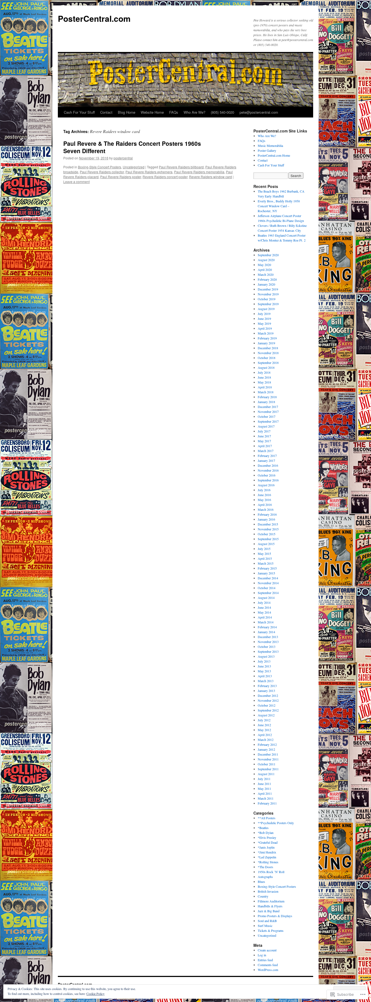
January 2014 (266, 632)
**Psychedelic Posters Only (276, 823)
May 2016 (264, 499)
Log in (262, 955)
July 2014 (264, 602)
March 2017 (265, 451)
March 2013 (265, 681)
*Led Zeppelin (267, 857)
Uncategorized (133, 167)
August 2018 (266, 367)
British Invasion (268, 891)
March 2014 (265, 622)
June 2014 (264, 607)
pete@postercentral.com (259, 112)
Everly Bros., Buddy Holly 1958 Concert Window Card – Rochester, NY (279, 206)
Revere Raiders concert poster (165, 176)
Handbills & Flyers (270, 906)
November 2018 (268, 353)
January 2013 (266, 690)
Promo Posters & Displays (275, 916)
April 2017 (265, 446)
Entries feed (265, 960)
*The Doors (265, 867)
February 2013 (267, 686)
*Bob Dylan (265, 832)
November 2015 (268, 529)
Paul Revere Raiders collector (102, 171)
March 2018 (265, 392)
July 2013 (264, 661)
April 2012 (265, 734)
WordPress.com (268, 969)
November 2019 (268, 294)
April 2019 (265, 328)
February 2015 (267, 568)
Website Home (152, 112)
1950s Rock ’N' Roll (271, 872)
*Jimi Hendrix (267, 852)
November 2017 (268, 411)
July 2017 (264, 431)
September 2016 (268, 480)
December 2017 (268, 406)
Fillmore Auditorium (271, 901)
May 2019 (264, 323)
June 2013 (264, 666)
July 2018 (264, 372)
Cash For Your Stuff (79, 112)
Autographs (265, 876)
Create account (267, 950)
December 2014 (268, 578)
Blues (261, 881)
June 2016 (264, 495)
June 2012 (264, 725)
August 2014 (266, 597)
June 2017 (264, 436)
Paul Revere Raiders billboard (181, 167)
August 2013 (266, 656)
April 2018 (265, 387)
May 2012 (264, 730)
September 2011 (268, 769)
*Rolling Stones (268, 862)
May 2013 (264, 671)
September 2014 (268, 592)
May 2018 (264, 382)
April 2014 (265, 617)
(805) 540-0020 (222, 112)
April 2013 (265, 676)
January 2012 (266, 749)
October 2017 (266, 416)
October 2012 (266, 705)
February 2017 (267, 455)
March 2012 (265, 739)
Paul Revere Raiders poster (120, 176)
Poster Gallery (267, 150)
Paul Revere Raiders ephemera (148, 171)
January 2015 (266, 573)
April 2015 (265, 558)
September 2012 (268, 710)
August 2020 (266, 260)
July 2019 (264, 313)
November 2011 (268, 759)
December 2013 (268, 637)
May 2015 (264, 553)
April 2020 (265, 269)
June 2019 (264, 318)
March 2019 (265, 333)
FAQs (173, 112)
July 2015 (264, 548)
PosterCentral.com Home (274, 155)
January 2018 (266, 402)
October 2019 (266, 299)
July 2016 (264, 490)
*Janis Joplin (266, 847)
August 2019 (266, 309)
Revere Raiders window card (210, 176)
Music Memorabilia (270, 145)
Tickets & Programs (271, 930)
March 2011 (265, 798)
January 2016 (266, 519)
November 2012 (268, 700)
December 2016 (268, 465)
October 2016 (266, 475)
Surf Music (265, 925)
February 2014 (267, 627)
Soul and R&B (267, 920)
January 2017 (266, 460)
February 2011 (267, 803)
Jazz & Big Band (268, 911)
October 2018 (266, 357)
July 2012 (264, 720)
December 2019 (268, 289)
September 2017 (268, 421)
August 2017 (266, 426)
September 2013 (268, 651)
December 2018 (268, 348)
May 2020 (264, 264)
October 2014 (266, 588)
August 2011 (266, 774)
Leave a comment (76, 181)
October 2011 (266, 764)
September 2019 (268, 304)
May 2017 (264, 441)
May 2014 (264, 612)
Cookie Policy (95, 993)
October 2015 (266, 534)
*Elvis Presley (267, 837)
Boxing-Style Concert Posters (99, 167)
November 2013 (268, 641)
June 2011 (264, 783)
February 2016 (267, 514)
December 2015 (268, 524)
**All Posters (266, 818)
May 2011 (264, 788)
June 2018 (264, 377)
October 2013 (266, 646)
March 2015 (265, 563)
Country (263, 896)
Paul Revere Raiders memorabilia (199, 171)
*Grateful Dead (268, 842)
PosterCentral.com (94, 18)
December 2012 (268, 695)
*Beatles (263, 827)
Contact (106, 112)
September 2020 (268, 255)
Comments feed (268, 965)
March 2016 (265, 509)
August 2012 (266, 715)
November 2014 (268, 583)
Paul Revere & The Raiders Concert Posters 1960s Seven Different (132, 147)
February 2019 (267, 338)
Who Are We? (194, 112)
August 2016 (266, 485)
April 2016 (265, 504)
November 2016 (268, 470)
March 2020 (265, 274)
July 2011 (264, 779)
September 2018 (268, 362)
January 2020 (266, 284)
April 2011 (265, 793)
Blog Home (126, 112)
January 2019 (266, 343)
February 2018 (267, 397)
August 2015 (266, 544)
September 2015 (268, 539)
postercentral (123, 158)
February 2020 (267, 279)
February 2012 (267, 744)
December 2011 (268, 754)
